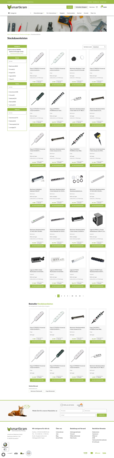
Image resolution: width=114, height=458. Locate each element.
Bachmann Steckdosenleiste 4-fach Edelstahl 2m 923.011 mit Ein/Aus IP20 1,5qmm (57, 191)
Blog (57, 436)
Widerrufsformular (75, 436)
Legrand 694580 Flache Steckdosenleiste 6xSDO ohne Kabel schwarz (96, 271)
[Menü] (8, 443)
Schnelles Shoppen (81, 7)
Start (8, 34)
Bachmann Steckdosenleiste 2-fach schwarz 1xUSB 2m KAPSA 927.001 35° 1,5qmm (77, 231)
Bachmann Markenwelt (36, 391)
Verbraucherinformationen (99, 440)
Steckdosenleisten (16, 53)
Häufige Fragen (103, 1)
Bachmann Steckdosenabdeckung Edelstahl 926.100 (76, 191)
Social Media (59, 438)
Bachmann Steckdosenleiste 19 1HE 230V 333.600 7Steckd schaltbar (37, 231)
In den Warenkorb (38, 84)
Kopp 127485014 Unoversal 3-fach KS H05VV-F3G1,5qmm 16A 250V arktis (97, 70)
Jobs (57, 434)
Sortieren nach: (88, 47)
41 (76, 296)
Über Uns (93, 13)
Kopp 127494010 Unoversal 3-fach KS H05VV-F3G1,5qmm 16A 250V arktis (38, 150)
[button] (3, 454)
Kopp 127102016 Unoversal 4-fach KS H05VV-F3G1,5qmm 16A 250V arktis (57, 70)
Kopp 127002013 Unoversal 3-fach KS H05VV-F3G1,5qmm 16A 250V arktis (38, 70)
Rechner (79, 13)
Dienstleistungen (38, 13)
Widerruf (94, 436)
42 (79, 296)
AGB (93, 438)
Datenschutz (95, 432)
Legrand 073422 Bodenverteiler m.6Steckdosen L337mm (76, 271)
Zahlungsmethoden (75, 432)
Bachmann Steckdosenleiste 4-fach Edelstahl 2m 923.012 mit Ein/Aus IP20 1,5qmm (57, 231)
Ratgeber (62, 13)
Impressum (95, 434)
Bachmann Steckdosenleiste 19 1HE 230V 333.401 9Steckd (97, 191)
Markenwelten (71, 13)
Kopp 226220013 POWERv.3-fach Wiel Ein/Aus (75, 150)
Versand (39, 81)
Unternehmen (59, 432)
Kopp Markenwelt (50, 391)
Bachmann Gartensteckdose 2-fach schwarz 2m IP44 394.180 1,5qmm (97, 150)
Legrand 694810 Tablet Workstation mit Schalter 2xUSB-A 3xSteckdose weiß (57, 271)
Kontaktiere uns (96, 1)
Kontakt (86, 13)
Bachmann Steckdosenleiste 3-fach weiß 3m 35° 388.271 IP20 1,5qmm (77, 110)
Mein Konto (92, 7)
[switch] (5, 449)
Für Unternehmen (51, 13)
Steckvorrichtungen (25, 34)
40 (72, 296)
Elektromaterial (15, 34)
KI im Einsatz (95, 442)
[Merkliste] (97, 7)
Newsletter (89, 1)
